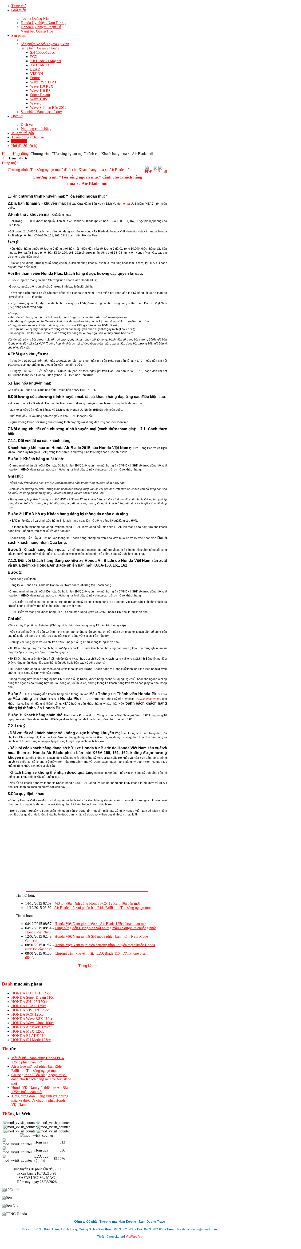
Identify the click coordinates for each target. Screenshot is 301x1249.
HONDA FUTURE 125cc (31, 993)
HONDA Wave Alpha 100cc (32, 1023)
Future (35, 78)
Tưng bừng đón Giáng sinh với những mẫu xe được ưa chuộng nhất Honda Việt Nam (39, 1100)
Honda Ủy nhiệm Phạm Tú (41, 27)
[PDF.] (149, 172)
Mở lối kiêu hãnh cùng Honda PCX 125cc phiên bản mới (97, 903)
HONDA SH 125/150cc (29, 1002)
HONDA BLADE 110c (29, 1036)
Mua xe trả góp (22, 133)
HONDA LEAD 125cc (28, 1006)
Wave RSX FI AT (43, 82)
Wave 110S (38, 99)
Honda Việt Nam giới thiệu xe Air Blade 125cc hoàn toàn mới (101, 924)
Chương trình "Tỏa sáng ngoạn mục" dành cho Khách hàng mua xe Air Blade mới (41, 1079)
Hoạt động (19, 141)
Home (6, 154)
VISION (36, 74)
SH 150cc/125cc (42, 52)
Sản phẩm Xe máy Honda (40, 48)
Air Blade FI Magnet (45, 61)
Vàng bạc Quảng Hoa (37, 31)
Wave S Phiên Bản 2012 (48, 107)
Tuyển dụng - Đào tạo (27, 137)
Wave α (35, 103)
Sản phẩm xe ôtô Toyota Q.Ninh (45, 44)
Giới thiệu (18, 10)
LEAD (35, 69)
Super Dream (40, 95)
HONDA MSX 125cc (27, 1031)
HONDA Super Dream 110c (32, 997)
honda (126, 203)
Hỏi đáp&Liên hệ (24, 146)
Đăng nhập (10, 163)
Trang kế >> (87, 966)
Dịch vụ (17, 116)
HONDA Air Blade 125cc (30, 1027)
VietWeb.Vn (134, 1236)
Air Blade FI (39, 65)
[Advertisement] (87, 852)
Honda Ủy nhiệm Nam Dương (43, 23)
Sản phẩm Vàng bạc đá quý (41, 112)
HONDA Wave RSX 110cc (32, 1019)
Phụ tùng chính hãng (36, 129)
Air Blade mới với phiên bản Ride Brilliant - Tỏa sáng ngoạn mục (102, 908)
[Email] (162, 172)
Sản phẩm (18, 35)
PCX (34, 57)
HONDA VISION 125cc (30, 1010)
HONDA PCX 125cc (27, 1014)
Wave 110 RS (40, 91)
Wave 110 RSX (41, 86)
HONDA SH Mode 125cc (31, 1040)
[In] (155, 172)
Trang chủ (18, 6)
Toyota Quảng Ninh (36, 18)
